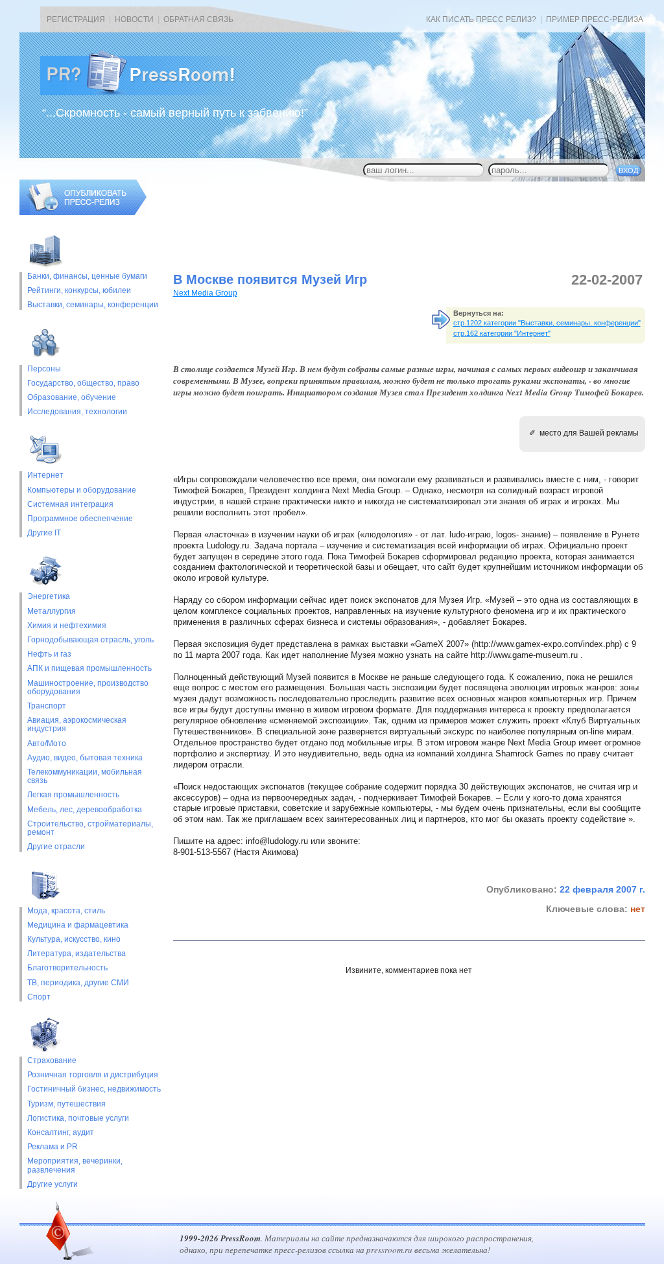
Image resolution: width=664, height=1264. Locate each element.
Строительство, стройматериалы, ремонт (90, 828)
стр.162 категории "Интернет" (502, 333)
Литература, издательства (76, 954)
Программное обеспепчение (80, 519)
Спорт (39, 997)
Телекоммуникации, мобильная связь (84, 776)
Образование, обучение (71, 397)
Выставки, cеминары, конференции (92, 305)
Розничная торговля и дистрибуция (92, 1075)
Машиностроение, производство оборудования (87, 687)
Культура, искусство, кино (74, 939)
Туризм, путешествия (66, 1104)
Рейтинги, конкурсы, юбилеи (79, 291)
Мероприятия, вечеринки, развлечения (75, 1165)
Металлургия (51, 611)
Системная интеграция (70, 504)
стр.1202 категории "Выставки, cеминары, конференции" (547, 323)
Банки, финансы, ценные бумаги (87, 276)
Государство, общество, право (83, 383)
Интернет (45, 475)
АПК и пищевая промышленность (89, 668)
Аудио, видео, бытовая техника (85, 758)
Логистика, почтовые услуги (78, 1118)
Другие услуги (52, 1184)
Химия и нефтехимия (66, 626)
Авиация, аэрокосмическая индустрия (76, 724)
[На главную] (147, 92)
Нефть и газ (49, 654)
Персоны (44, 369)
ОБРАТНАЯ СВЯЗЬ (198, 19)
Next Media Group (205, 293)
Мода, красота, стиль (66, 911)
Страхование (52, 1061)
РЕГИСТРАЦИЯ (76, 19)
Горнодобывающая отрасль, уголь (90, 640)
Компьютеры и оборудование (81, 490)
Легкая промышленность (73, 795)
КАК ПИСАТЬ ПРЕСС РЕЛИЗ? (481, 19)
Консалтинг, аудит (60, 1133)
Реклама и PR (52, 1147)
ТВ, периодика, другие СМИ (78, 983)
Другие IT (44, 533)
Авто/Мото (46, 744)
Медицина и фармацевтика (77, 925)
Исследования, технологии (77, 412)
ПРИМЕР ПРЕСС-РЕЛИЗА (594, 19)
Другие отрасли (56, 847)
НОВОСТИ (134, 19)
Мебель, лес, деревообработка (84, 810)
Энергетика (48, 596)
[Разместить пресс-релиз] (83, 212)
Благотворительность (67, 968)
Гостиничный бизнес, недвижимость (94, 1089)
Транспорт (46, 706)
